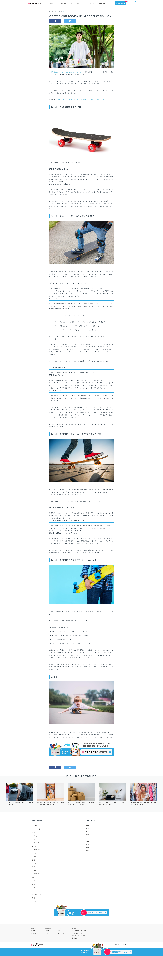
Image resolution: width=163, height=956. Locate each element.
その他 (34, 901)
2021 (87, 841)
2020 (87, 844)
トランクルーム (37, 836)
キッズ (34, 887)
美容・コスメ (36, 867)
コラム (86, 3)
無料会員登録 (120, 3)
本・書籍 (35, 825)
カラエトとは (53, 3)
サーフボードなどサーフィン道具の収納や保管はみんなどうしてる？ (80, 99)
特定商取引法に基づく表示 (79, 935)
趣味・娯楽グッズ (37, 894)
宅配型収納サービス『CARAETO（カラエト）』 (66, 72)
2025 (87, 828)
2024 (87, 831)
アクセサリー (36, 849)
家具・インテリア (37, 860)
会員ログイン (48, 930)
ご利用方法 (72, 3)
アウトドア (35, 853)
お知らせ (60, 930)
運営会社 (74, 938)
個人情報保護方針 (77, 933)
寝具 (33, 832)
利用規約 (74, 928)
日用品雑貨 (35, 873)
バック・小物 (36, 829)
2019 (87, 847)
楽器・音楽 (35, 842)
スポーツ (65, 11)
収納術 (34, 846)
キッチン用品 (36, 856)
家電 (33, 898)
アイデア (35, 863)
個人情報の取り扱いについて (80, 930)
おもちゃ (35, 884)
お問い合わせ (103, 3)
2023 (87, 834)
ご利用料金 (63, 3)
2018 (87, 850)
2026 (87, 825)
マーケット (93, 3)
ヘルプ (79, 3)
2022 (87, 838)
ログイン (131, 3)
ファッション (36, 880)
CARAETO (105, 611)
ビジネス (35, 870)
